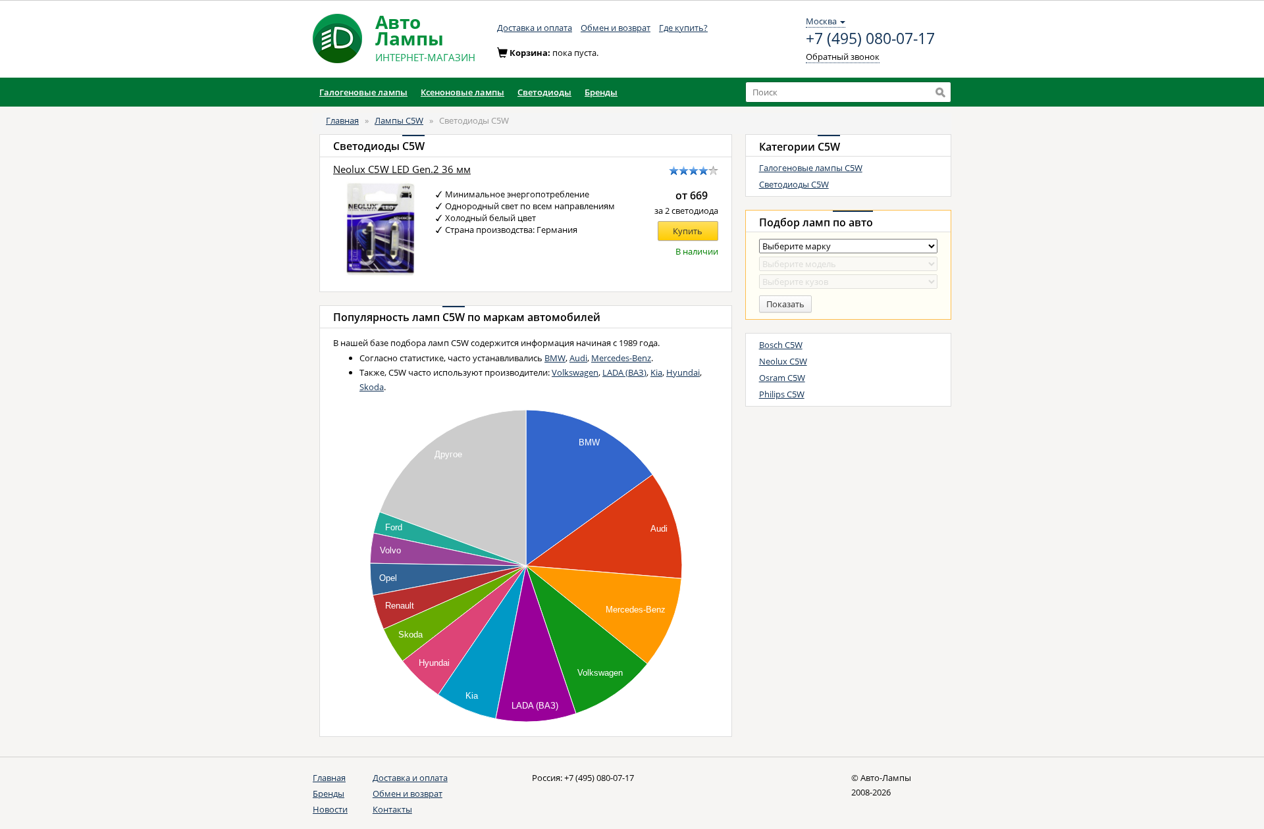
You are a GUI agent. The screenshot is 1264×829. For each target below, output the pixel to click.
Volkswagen (575, 372)
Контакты (392, 809)
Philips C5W (781, 394)
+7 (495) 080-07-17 (870, 39)
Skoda (371, 387)
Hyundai (683, 372)
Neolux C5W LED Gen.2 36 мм (402, 169)
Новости (330, 809)
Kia (656, 372)
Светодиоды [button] (544, 92)
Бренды (328, 793)
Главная (342, 120)
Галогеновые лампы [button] (363, 92)
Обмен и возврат (615, 28)
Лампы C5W (399, 120)
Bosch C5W (781, 345)
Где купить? (683, 28)
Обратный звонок (843, 57)
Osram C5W (782, 378)
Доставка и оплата (534, 28)
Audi (578, 358)
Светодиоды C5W (794, 184)
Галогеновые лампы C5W (810, 168)
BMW (555, 358)
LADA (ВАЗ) (624, 372)
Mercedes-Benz (621, 358)
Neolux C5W (783, 361)
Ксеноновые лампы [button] (462, 92)
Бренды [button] (601, 92)
